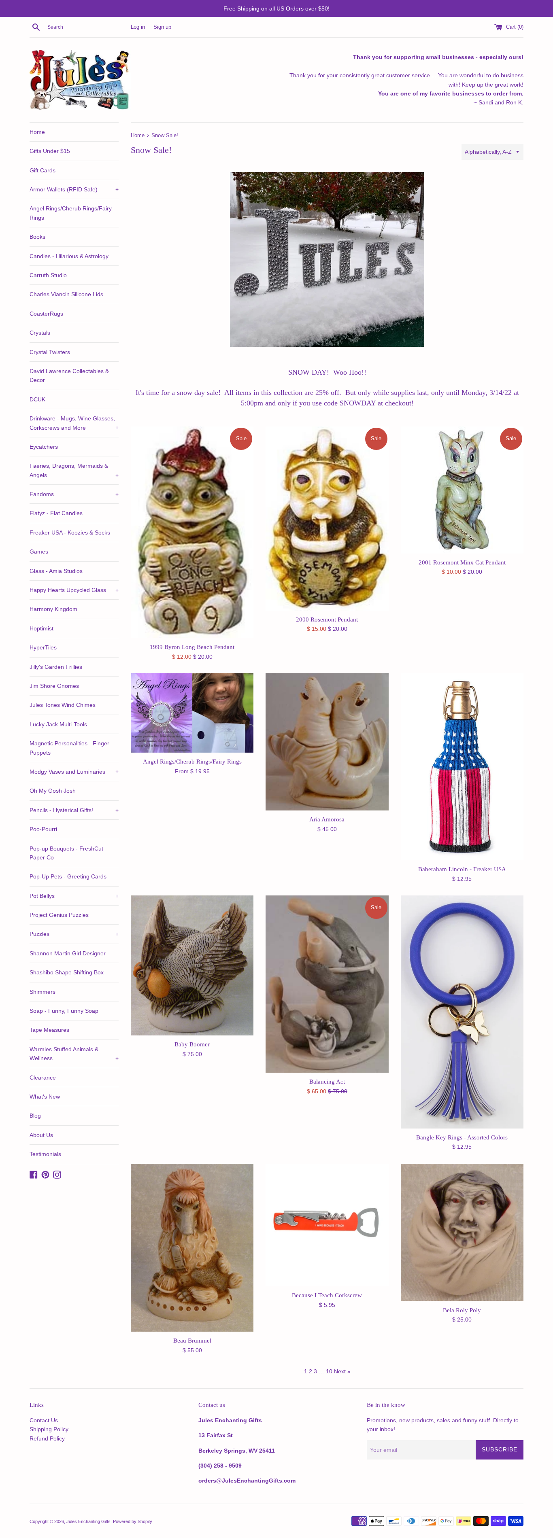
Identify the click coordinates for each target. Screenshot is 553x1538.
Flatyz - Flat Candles (56, 513)
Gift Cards (42, 170)
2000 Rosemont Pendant (327, 619)
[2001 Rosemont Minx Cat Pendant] (462, 490)
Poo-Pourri (43, 829)
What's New (45, 1096)
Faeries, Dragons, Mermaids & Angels (74, 470)
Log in (138, 27)
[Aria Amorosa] (327, 741)
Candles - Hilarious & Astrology (69, 256)
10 (329, 1371)
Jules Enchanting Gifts (88, 1521)
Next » (342, 1371)
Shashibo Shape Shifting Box (67, 972)
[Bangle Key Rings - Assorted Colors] (462, 1012)
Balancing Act (327, 1081)
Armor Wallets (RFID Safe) (74, 189)
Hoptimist (41, 628)
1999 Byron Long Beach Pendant (192, 646)
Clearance (43, 1077)
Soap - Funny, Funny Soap (64, 1011)
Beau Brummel (192, 1340)
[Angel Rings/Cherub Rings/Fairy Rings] (192, 713)
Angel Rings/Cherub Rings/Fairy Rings (71, 213)
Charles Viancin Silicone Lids (66, 294)
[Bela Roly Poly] (462, 1232)
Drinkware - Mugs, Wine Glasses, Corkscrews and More (74, 423)
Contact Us (44, 1420)
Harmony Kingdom (53, 609)
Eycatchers (44, 446)
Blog (35, 1115)
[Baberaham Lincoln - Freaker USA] (462, 766)
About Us (41, 1135)
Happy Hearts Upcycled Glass (74, 590)
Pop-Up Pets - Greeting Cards (68, 876)
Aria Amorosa (327, 819)
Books (37, 236)
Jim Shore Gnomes (54, 686)
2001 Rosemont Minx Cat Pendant (462, 562)
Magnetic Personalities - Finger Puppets (69, 747)
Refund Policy (47, 1438)
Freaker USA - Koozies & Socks (70, 532)
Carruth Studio (48, 275)
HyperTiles (43, 647)
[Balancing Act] (327, 984)
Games (39, 551)
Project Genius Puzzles (59, 915)
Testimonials (45, 1154)
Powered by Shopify (132, 1521)
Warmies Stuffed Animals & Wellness (74, 1053)
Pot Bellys (74, 896)
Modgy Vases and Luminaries (74, 771)
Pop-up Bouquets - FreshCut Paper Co (66, 853)
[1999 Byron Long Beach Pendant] (192, 532)
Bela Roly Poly (462, 1310)
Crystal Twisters (50, 352)
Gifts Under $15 (50, 151)
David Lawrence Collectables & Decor (69, 375)
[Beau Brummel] (192, 1248)
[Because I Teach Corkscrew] (327, 1225)
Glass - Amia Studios (56, 571)
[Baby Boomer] (192, 965)
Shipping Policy (49, 1429)
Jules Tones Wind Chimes (63, 705)
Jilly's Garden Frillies (56, 667)
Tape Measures (49, 1030)
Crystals (40, 332)
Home (37, 132)
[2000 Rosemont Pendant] (327, 518)
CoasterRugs (46, 313)
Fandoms (74, 494)
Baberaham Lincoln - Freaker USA (462, 869)
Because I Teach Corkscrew (327, 1295)
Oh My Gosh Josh (53, 790)
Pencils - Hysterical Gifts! (74, 810)
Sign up (162, 27)
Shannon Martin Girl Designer (68, 953)
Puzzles (74, 934)
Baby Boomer (192, 1044)
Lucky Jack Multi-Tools (58, 724)
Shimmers (42, 992)
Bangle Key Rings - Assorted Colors (462, 1137)
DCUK (37, 399)
